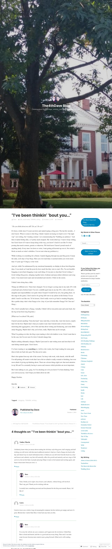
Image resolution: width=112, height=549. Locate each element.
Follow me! (86, 290)
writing (38, 219)
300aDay (83, 347)
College (83, 367)
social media (26, 219)
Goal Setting (84, 387)
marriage (83, 402)
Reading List (84, 422)
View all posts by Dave (26, 412)
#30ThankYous (85, 315)
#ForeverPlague (85, 326)
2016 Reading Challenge (88, 341)
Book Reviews (85, 349)
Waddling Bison (85, 469)
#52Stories (84, 318)
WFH (82, 445)
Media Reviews (85, 404)
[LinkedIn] (89, 236)
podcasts (83, 419)
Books (83, 352)
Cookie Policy (31, 545)
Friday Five (84, 381)
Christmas (83, 358)
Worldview (84, 448)
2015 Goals (84, 338)
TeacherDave (84, 463)
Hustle (83, 393)
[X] (82, 236)
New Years (84, 416)
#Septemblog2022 (86, 335)
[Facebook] (84, 236)
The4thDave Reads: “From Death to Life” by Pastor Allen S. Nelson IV (53, 424)
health (82, 390)
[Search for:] (90, 243)
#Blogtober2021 (85, 321)
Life (21, 219)
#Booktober (84, 323)
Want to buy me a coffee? (91, 252)
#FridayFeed (84, 329)
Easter (82, 373)
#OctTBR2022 (85, 332)
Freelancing (84, 378)
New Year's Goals (86, 413)
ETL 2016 (84, 375)
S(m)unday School (86, 425)
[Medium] (87, 236)
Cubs (82, 370)
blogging (21, 400)
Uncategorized (85, 442)
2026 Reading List (86, 344)
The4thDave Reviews (87, 433)
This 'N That (84, 436)
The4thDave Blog (56, 106)
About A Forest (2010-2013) (89, 460)
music (82, 410)
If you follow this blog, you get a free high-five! (90, 269)
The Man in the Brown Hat (88, 466)
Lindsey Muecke (25, 442)
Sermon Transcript (86, 428)
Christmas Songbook (86, 361)
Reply (17, 466)
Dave (14, 219)
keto (82, 396)
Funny (83, 384)
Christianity (84, 355)
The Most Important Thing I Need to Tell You (89, 222)
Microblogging (85, 407)
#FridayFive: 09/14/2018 (19, 424)
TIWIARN (33, 219)
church (83, 364)
